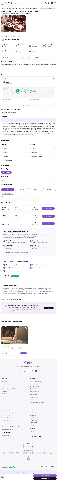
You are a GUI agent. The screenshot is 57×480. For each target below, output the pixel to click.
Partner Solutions (34, 397)
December (7, 193)
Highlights (13, 57)
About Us (4, 381)
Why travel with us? (35, 386)
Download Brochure (29, 106)
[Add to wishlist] (26, 328)
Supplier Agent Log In (7, 429)
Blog (3, 386)
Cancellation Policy (34, 391)
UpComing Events (34, 384)
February (21, 199)
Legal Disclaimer (34, 417)
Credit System (33, 422)
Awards (4, 396)
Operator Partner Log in (8, 415)
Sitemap (32, 425)
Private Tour (7, 172)
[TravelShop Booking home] (6, 3)
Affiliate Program (34, 400)
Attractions (4, 391)
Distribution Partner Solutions (37, 402)
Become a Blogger (6, 388)
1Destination (10, 350)
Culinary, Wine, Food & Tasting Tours (33, 8)
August (7, 189)
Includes (30, 57)
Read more (44, 293)
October (35, 189)
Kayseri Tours (21, 8)
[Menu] (55, 3)
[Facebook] (21, 370)
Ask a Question (48, 308)
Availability (38, 57)
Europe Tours (8, 8)
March (35, 199)
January (8, 199)
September (21, 189)
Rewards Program (34, 413)
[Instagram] (24, 370)
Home (2, 8)
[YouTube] (32, 370)
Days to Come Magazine (36, 381)
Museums (4, 393)
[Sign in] (51, 2)
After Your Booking (34, 388)
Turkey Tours (14, 8)
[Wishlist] (49, 3)
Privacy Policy (33, 420)
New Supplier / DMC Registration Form (11, 426)
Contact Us (32, 431)
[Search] (46, 3)
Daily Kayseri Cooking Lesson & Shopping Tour (13, 348)
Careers (4, 384)
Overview (5, 57)
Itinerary (22, 57)
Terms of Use (33, 415)
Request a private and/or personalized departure (16, 252)
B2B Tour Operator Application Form (11, 413)
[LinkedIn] (36, 370)
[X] (28, 370)
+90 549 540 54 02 (36, 436)
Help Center (33, 434)
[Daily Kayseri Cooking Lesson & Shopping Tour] (14, 335)
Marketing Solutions (35, 405)
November (49, 189)
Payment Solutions (6, 420)
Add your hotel (5, 435)
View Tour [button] (23, 353)
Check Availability (45, 475)
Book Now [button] (48, 208)
